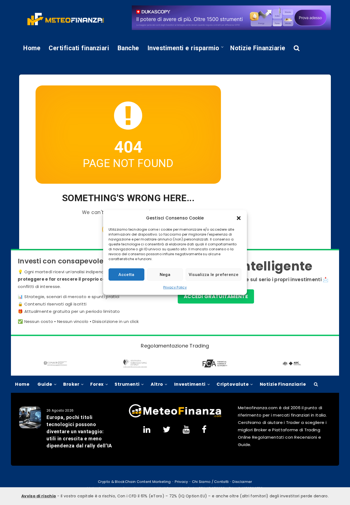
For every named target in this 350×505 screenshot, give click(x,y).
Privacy (181, 481)
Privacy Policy (175, 287)
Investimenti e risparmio (183, 48)
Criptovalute (233, 384)
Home (31, 48)
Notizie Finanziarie (257, 48)
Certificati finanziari (79, 48)
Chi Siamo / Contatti (210, 481)
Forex (97, 384)
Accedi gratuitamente (216, 296)
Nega (165, 274)
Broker (71, 384)
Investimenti (190, 384)
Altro (157, 384)
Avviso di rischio (38, 496)
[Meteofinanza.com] (65, 19)
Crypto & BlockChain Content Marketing (134, 481)
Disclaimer (242, 481)
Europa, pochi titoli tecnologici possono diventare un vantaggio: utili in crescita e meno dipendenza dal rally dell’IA (79, 431)
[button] (238, 218)
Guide (44, 384)
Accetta (126, 274)
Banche (128, 48)
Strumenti (127, 384)
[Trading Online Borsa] (175, 416)
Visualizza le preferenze (213, 274)
